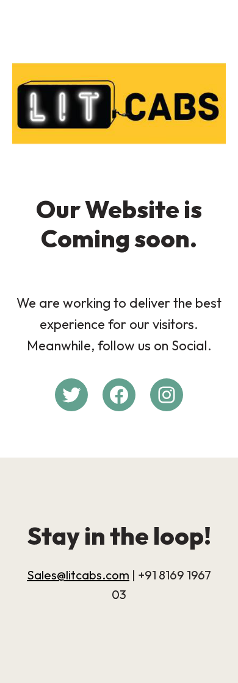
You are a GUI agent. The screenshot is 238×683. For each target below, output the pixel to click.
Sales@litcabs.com (78, 574)
